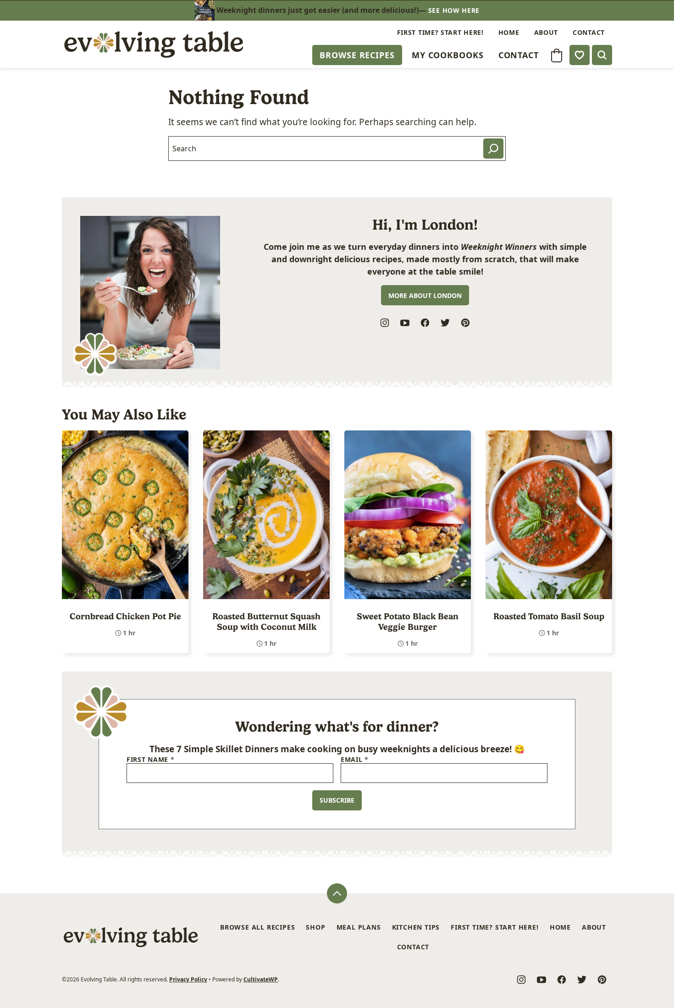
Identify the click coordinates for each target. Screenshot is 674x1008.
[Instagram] (385, 323)
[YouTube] (405, 323)
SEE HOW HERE (454, 10)
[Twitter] (445, 323)
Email (355, 760)
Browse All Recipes (257, 927)
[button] (556, 55)
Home (508, 32)
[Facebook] (425, 323)
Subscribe (337, 800)
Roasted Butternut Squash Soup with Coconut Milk (266, 621)
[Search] (602, 55)
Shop (315, 927)
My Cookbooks (448, 55)
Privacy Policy (188, 979)
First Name (150, 760)
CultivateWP (260, 979)
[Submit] (493, 148)
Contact (518, 55)
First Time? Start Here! (440, 32)
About (546, 32)
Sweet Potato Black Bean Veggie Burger (408, 621)
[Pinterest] (465, 323)
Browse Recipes (357, 55)
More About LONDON (425, 295)
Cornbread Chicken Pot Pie (125, 616)
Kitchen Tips (416, 927)
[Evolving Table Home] (153, 44)
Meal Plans (359, 927)
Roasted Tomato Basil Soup (548, 616)
